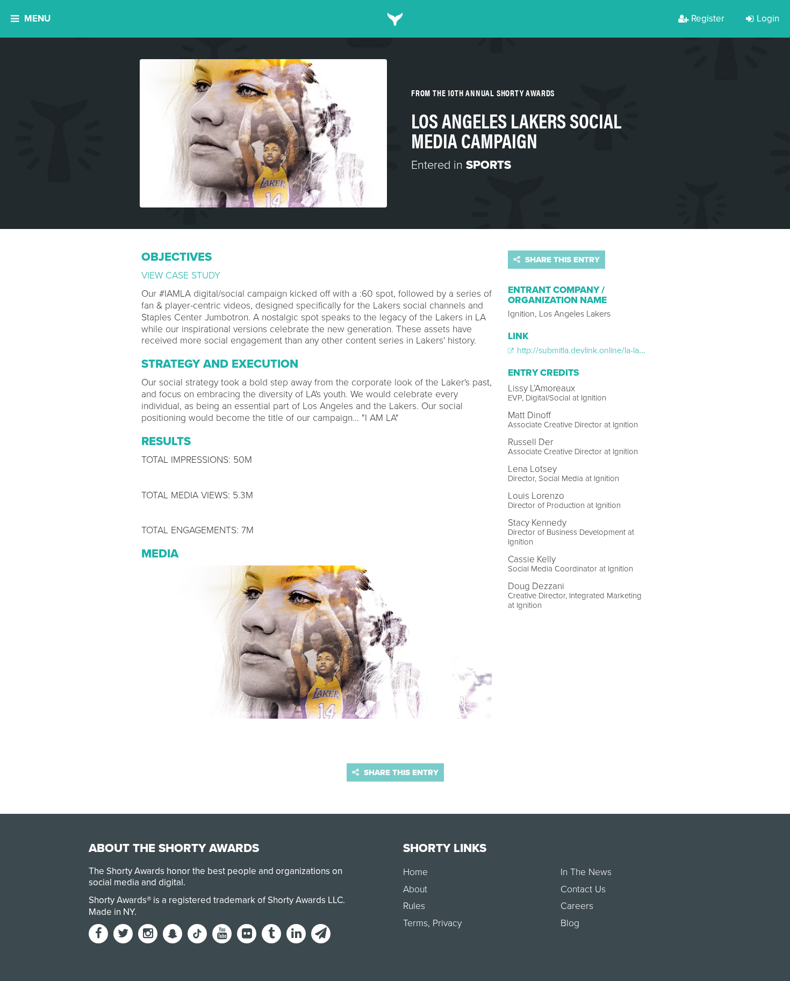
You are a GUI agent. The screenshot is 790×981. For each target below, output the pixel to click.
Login (768, 18)
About (415, 889)
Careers (577, 906)
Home (415, 872)
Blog (570, 923)
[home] (395, 19)
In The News (586, 872)
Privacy (447, 923)
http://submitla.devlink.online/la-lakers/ (586, 350)
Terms (415, 923)
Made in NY (111, 912)
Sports (488, 165)
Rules (414, 906)
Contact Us (583, 889)
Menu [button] (37, 18)
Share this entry (561, 259)
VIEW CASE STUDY (180, 275)
